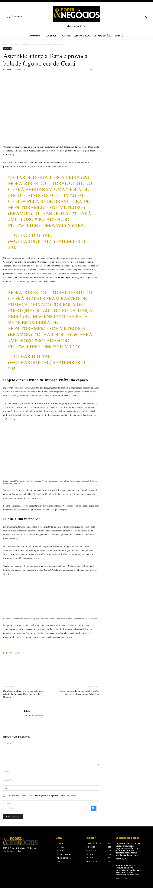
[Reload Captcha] (93, 808)
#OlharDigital (52, 213)
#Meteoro (20, 219)
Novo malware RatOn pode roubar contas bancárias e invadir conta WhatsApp (79, 692)
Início (5, 44)
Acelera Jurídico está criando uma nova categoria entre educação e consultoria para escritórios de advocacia (128, 870)
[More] (34, 76)
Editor (8, 69)
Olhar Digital (15, 652)
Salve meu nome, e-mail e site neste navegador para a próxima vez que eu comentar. (42, 795)
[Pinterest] (20, 76)
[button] (146, 17)
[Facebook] (6, 76)
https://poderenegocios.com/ (33, 715)
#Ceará (82, 213)
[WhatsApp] (27, 76)
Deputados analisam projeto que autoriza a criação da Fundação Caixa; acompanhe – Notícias (23, 694)
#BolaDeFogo (52, 219)
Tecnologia (14, 44)
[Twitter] (13, 76)
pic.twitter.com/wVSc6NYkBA (46, 225)
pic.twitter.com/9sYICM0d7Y (44, 346)
